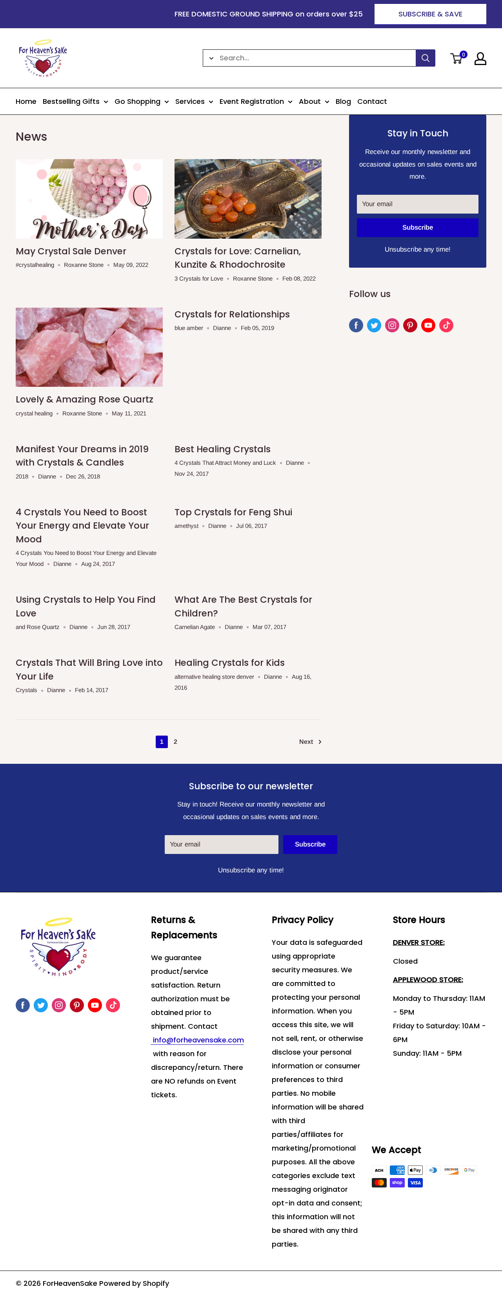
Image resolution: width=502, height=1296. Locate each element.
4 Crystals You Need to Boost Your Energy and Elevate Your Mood (82, 526)
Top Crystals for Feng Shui (233, 512)
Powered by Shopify (134, 1283)
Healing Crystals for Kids (230, 662)
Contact (372, 101)
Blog (343, 101)
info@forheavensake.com (197, 1040)
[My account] (480, 58)
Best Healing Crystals (223, 449)
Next (306, 741)
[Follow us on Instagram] (392, 325)
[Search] (425, 58)
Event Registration (252, 101)
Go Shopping (137, 101)
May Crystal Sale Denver (71, 251)
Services (190, 101)
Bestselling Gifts (71, 101)
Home (26, 101)
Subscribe (417, 227)
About (310, 101)
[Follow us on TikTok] (446, 325)
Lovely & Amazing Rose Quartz (84, 399)
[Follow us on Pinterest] (410, 325)
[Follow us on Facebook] (356, 325)
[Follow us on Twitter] (374, 325)
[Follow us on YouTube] (428, 325)
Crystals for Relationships (232, 314)
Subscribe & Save (430, 14)
